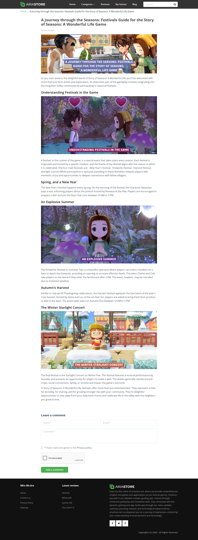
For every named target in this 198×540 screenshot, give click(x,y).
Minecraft (66, 497)
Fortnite (66, 492)
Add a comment (54, 469)
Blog (134, 4)
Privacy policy (84, 447)
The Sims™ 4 (68, 507)
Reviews (105, 4)
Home (72, 4)
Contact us (25, 497)
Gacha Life (67, 502)
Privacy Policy (26, 502)
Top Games (121, 4)
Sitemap (24, 507)
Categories (86, 4)
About (23, 492)
